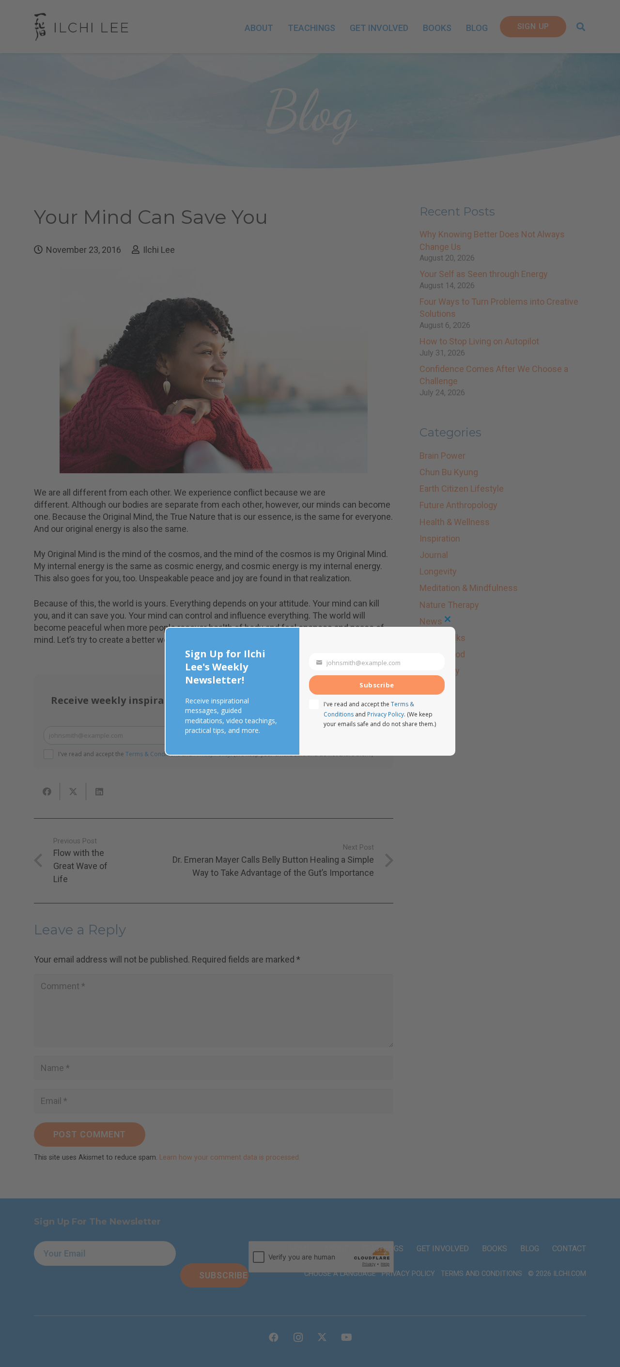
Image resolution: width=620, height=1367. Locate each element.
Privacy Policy (385, 714)
